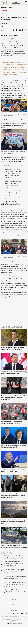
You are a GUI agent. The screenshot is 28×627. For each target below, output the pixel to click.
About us (14, 599)
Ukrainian (19, 38)
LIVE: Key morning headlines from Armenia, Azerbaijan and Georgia (11, 422)
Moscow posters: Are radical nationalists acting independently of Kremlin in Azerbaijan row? (13, 397)
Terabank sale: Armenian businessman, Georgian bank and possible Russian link (14, 563)
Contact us (14, 604)
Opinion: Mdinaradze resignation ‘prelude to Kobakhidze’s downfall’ (14, 446)
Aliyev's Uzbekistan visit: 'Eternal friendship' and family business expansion (15, 584)
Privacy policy (14, 610)
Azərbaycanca (4, 7)
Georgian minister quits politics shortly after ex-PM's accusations (13, 470)
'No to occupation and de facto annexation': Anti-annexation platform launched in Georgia (13, 495)
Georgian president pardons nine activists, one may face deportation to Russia (14, 372)
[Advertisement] (14, 312)
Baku (2, 26)
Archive (3, 14)
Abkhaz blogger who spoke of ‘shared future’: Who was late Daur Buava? (12, 348)
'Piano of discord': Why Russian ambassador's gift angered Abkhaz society (14, 546)
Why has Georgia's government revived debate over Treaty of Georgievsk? (14, 571)
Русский (11, 7)
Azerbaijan (4, 10)
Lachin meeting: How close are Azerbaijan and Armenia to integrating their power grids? (13, 521)
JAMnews (4, 23)
